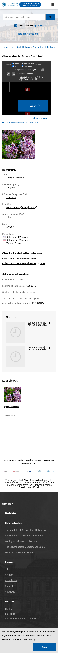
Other (42, 263)
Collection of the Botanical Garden (19, 258)
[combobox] (24, 17)
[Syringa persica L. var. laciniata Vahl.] (15, 332)
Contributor (11, 580)
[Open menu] (53, 4)
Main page (10, 512)
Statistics (10, 613)
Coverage (10, 591)
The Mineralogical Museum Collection (25, 547)
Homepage (8, 47)
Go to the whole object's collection (20, 122)
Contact (9, 609)
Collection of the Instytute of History (24, 535)
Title (7, 569)
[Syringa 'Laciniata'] (12, 395)
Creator (9, 574)
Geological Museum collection (21, 541)
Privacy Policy (28, 639)
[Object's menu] (49, 323)
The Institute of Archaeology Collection (25, 530)
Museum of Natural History (19, 552)
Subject (9, 586)
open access (40, 25)
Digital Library (23, 47)
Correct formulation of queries (20, 618)
